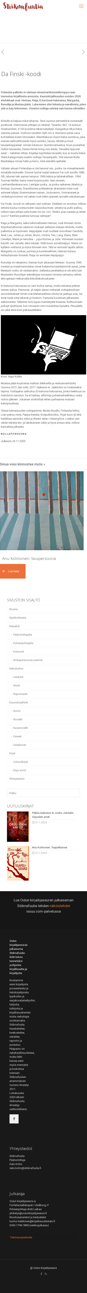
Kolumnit (18, 651)
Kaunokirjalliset (18, 702)
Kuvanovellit (20, 727)
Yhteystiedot (16, 778)
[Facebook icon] (41, 1274)
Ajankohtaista (17, 617)
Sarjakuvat (19, 744)
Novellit (17, 719)
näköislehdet (60, 906)
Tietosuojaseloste (21, 1237)
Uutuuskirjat (20, 761)
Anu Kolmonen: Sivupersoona (29, 558)
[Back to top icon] (78, 1284)
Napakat (14, 626)
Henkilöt (18, 677)
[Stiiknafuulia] (23, 6)
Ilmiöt (16, 685)
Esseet (17, 736)
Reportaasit (20, 694)
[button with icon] (14, 1118)
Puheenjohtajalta (23, 643)
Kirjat (12, 753)
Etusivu (13, 609)
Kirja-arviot (19, 770)
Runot (16, 711)
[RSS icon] (45, 1274)
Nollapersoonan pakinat (28, 660)
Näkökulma (16, 668)
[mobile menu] (81, 6)
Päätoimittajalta (22, 634)
